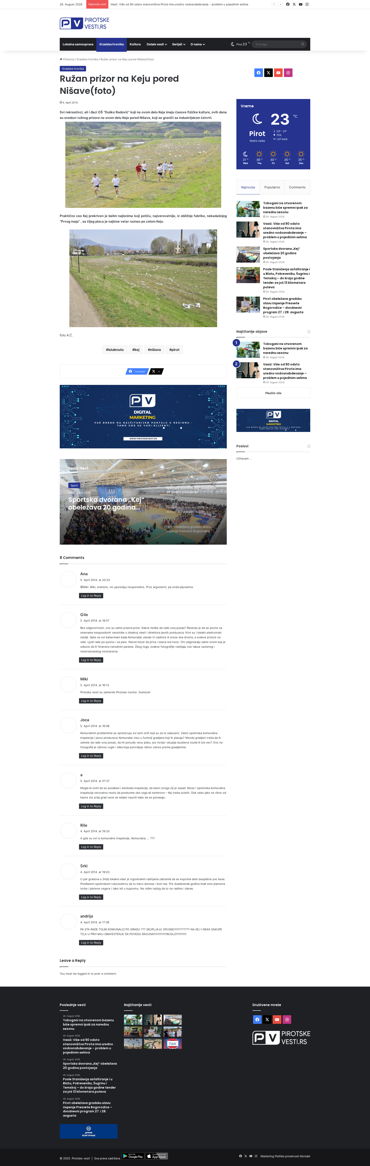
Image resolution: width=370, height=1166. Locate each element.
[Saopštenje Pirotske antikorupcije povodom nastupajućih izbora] (173, 1044)
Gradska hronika (111, 44)
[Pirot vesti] (84, 23)
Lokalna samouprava (78, 44)
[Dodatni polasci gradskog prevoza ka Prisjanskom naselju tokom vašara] (133, 1044)
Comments (297, 187)
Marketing (268, 1156)
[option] (143, 502)
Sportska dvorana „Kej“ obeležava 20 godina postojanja (106, 503)
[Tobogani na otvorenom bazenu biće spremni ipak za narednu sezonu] (248, 209)
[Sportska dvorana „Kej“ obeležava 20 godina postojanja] (248, 255)
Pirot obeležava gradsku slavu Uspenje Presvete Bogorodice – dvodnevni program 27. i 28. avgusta (283, 305)
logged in (84, 973)
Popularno (272, 187)
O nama (196, 44)
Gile (84, 614)
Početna (68, 59)
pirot (175, 349)
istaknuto (116, 349)
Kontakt (305, 1156)
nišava (155, 349)
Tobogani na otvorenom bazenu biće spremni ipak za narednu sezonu (285, 207)
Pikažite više (273, 393)
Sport (74, 485)
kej (136, 349)
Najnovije (248, 187)
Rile (83, 825)
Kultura (135, 44)
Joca (84, 720)
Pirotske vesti (81, 1158)
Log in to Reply (91, 595)
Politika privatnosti (287, 1156)
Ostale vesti (155, 44)
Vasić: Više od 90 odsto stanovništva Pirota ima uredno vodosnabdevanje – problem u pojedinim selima (179, 4)
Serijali (177, 44)
